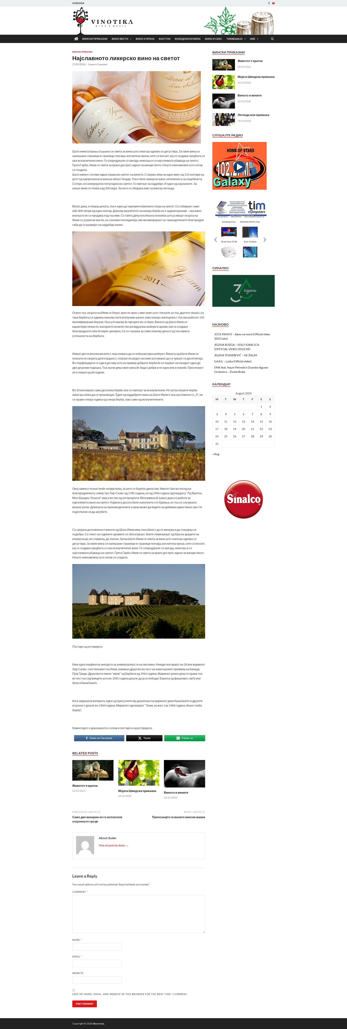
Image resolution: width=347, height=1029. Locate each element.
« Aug (215, 454)
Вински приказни (94, 38)
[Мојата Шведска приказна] (138, 786)
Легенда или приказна (253, 115)
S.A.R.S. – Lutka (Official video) (233, 361)
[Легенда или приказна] (223, 115)
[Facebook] (269, 3)
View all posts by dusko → (114, 845)
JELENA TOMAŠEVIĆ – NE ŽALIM (235, 355)
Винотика (98, 1023)
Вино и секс (213, 38)
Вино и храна (145, 38)
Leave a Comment (97, 64)
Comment (80, 891)
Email (77, 956)
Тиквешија (234, 38)
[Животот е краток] (92, 781)
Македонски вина (188, 38)
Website (78, 973)
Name (77, 939)
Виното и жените (176, 792)
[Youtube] (273, 3)
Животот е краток (85, 785)
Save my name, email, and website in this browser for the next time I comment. (130, 994)
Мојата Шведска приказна (137, 791)
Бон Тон (164, 38)
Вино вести (120, 38)
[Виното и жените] (184, 788)
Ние (252, 38)
